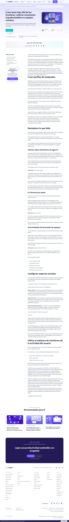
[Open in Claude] (44, 46)
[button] (16, 2)
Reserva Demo (55, 2)
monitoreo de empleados (36, 368)
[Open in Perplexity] (39, 46)
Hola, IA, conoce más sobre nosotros (58, 517)
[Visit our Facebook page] (56, 467)
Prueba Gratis (61, 2)
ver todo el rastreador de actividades (46, 371)
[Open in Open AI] (34, 46)
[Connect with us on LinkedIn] (59, 467)
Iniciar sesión (49, 2)
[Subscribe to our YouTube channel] (62, 467)
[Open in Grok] (41, 46)
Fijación (34, 1)
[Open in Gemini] (36, 46)
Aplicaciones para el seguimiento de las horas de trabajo (40, 388)
